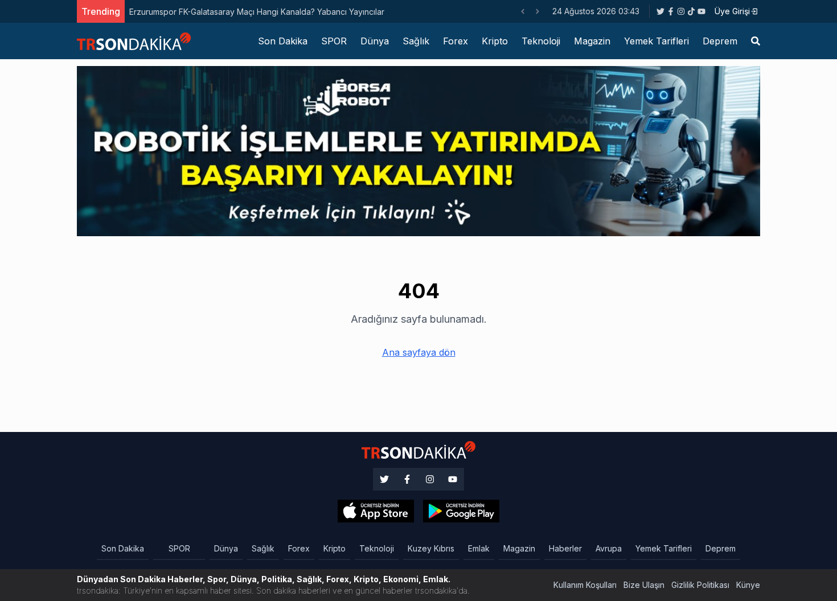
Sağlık (416, 41)
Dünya (374, 41)
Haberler (565, 548)
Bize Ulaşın (643, 585)
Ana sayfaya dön (419, 352)
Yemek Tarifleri (656, 41)
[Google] (376, 511)
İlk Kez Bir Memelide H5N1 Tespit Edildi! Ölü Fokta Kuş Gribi (343, 12)
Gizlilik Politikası (700, 585)
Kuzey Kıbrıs (431, 548)
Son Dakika (282, 41)
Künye (748, 585)
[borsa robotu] (418, 150)
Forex (455, 41)
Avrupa (609, 548)
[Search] (755, 41)
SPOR (334, 41)
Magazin (592, 41)
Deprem (720, 41)
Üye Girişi (732, 11)
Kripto (495, 41)
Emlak (479, 548)
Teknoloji (541, 41)
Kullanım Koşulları (585, 585)
